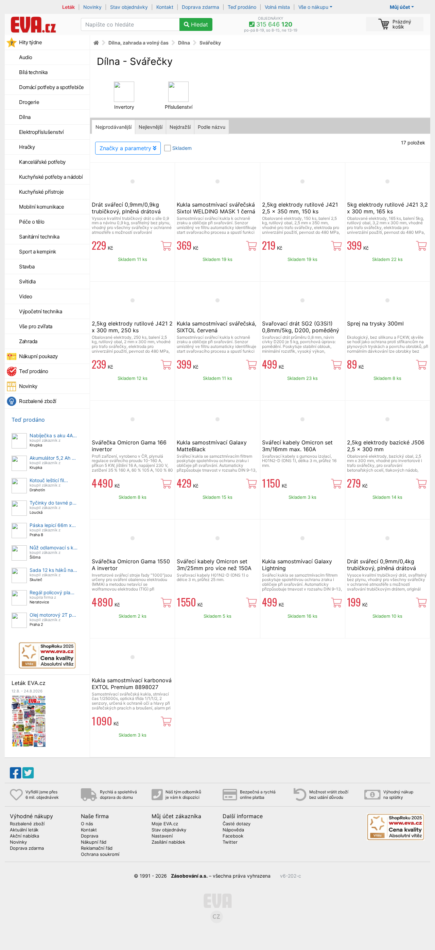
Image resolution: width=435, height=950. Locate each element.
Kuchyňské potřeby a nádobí (51, 177)
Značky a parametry (126, 148)
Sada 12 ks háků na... (53, 570)
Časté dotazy (236, 824)
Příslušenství (178, 107)
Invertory (124, 107)
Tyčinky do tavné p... (53, 503)
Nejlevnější (150, 127)
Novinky (92, 7)
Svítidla (27, 281)
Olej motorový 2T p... (53, 615)
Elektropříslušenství (41, 132)
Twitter (230, 842)
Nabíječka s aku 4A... (53, 435)
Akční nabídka (24, 836)
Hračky (27, 147)
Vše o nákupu (313, 7)
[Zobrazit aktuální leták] (29, 720)
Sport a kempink (37, 251)
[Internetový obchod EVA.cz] (40, 24)
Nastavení (162, 836)
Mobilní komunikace (41, 207)
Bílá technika (33, 72)
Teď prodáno (242, 7)
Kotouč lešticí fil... (49, 480)
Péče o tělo (32, 221)
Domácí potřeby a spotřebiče (51, 87)
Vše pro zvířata (35, 326)
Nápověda (233, 830)
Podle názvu (211, 127)
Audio (25, 57)
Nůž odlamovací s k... (53, 547)
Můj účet (400, 7)
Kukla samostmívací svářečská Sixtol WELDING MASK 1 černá (216, 208)
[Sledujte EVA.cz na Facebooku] (15, 773)
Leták (68, 7)
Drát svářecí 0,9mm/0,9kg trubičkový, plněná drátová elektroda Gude (126, 211)
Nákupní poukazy (38, 356)
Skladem (182, 148)
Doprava (89, 836)
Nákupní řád (93, 842)
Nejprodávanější (113, 127)
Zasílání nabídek (168, 842)
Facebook (233, 836)
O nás (87, 824)
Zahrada (28, 341)
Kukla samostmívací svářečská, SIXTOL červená (216, 327)
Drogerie (29, 102)
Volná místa (277, 7)
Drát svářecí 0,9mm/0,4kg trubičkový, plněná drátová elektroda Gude (381, 568)
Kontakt (164, 7)
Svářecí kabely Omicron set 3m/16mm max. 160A (297, 446)
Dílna (25, 117)
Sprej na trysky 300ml (375, 323)
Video (25, 296)
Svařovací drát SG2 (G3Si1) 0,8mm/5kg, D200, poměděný (300, 327)
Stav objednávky (129, 7)
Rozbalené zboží (37, 401)
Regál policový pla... (52, 592)
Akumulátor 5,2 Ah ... (53, 458)
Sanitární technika (39, 236)
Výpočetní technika (40, 311)
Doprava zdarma (200, 7)
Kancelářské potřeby (42, 162)
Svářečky (210, 43)
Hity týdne (30, 42)
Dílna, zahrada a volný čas (138, 43)
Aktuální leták (24, 830)
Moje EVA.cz (165, 824)
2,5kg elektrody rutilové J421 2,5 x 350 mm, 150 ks (300, 208)
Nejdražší (180, 127)
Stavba (26, 266)
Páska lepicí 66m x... (53, 525)
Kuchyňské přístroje (41, 192)
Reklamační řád (96, 848)
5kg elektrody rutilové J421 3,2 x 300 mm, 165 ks (387, 208)
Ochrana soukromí (100, 854)
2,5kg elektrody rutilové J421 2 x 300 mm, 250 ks (132, 327)
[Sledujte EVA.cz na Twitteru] (28, 773)
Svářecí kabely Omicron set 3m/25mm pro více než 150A (214, 564)
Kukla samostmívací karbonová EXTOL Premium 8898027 (132, 683)
